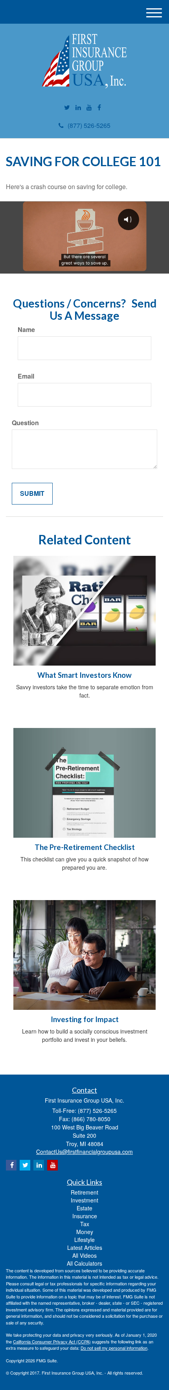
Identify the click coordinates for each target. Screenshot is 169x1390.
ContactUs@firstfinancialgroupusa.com (84, 1152)
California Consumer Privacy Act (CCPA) (52, 1341)
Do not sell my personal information (114, 1348)
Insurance (84, 1216)
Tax (84, 1224)
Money (84, 1232)
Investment (84, 1200)
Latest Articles (84, 1247)
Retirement (84, 1192)
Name (26, 329)
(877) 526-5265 (89, 125)
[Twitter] (67, 107)
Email (26, 376)
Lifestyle (84, 1240)
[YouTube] (89, 107)
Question (25, 422)
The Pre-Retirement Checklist (85, 847)
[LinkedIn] (78, 107)
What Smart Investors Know (84, 675)
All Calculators (84, 1263)
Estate (84, 1208)
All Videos (84, 1255)
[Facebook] (99, 107)
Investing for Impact (85, 1019)
